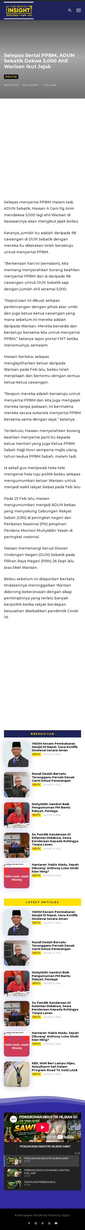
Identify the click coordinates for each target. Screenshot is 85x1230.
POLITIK (11, 76)
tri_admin (32, 85)
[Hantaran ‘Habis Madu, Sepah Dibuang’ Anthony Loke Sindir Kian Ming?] (16, 875)
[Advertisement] (42, 143)
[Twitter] (49, 1223)
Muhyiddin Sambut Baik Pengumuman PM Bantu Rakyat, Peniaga (51, 807)
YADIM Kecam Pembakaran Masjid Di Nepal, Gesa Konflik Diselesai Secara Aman (55, 747)
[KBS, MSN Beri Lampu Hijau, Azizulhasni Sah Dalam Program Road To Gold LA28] (16, 1074)
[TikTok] (42, 1223)
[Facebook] (29, 1223)
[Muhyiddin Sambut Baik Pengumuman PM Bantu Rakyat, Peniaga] (16, 815)
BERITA (36, 754)
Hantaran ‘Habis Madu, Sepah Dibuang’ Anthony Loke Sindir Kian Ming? (55, 868)
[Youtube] (56, 1223)
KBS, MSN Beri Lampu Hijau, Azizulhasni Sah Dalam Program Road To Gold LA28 (54, 1066)
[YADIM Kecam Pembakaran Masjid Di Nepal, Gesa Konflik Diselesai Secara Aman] (16, 754)
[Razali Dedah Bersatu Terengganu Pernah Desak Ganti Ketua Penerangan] (16, 784)
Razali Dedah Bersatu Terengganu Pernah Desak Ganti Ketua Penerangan (53, 777)
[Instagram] (35, 1223)
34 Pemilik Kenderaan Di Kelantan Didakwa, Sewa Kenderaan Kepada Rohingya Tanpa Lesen (55, 839)
